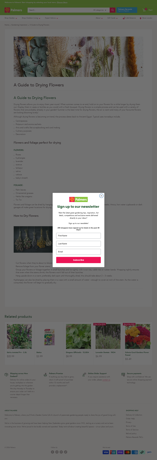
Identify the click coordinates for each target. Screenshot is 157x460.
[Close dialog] (101, 196)
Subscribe (78, 260)
